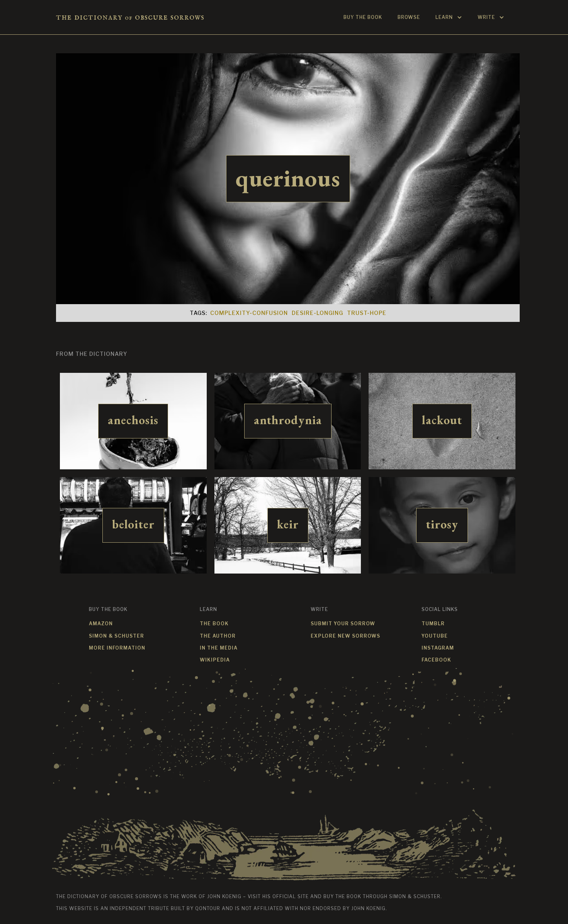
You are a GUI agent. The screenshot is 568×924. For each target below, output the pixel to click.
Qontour (207, 908)
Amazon (101, 623)
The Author (218, 636)
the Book (214, 623)
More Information (117, 648)
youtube (435, 636)
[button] (449, 17)
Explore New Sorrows (345, 636)
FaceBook (436, 660)
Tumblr (433, 623)
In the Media (219, 648)
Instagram (438, 648)
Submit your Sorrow (343, 623)
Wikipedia (215, 660)
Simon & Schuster (116, 636)
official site (290, 896)
